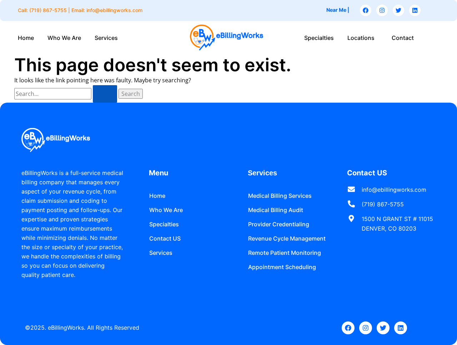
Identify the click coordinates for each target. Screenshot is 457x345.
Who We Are (64, 37)
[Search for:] (66, 94)
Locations (361, 37)
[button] (108, 38)
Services (106, 37)
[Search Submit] (105, 94)
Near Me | (337, 10)
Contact (403, 37)
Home (26, 37)
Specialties (319, 37)
